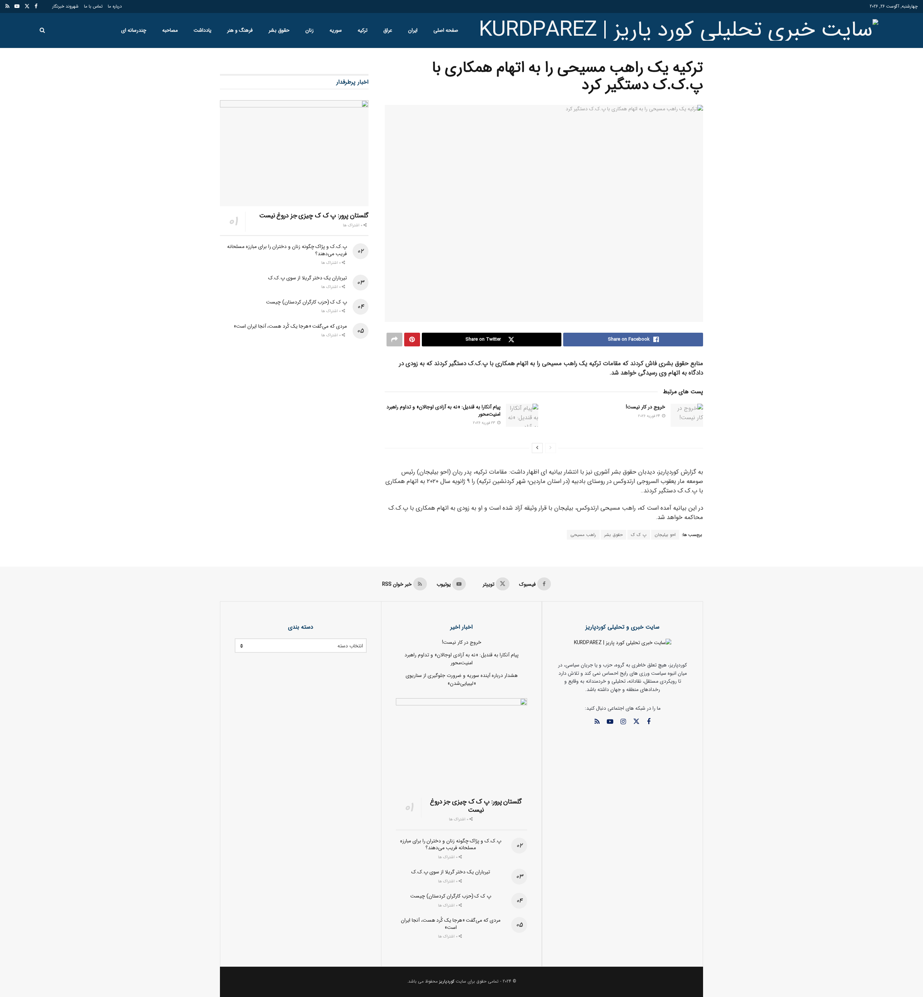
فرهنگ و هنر (240, 30)
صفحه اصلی (445, 30)
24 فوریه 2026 (649, 416)
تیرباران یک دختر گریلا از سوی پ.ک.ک (307, 278)
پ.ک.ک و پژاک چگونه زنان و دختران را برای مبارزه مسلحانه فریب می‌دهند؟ (286, 250)
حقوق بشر (279, 30)
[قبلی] (550, 448)
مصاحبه (170, 30)
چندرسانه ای (133, 30)
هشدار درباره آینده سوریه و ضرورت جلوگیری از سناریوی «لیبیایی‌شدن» (462, 679)
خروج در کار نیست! (645, 407)
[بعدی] (537, 448)
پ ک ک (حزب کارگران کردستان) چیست (306, 302)
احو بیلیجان (665, 534)
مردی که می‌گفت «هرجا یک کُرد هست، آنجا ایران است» (290, 326)
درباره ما (115, 6)
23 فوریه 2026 (484, 423)
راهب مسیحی (583, 534)
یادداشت (202, 30)
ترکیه (362, 30)
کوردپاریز (446, 981)
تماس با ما (93, 6)
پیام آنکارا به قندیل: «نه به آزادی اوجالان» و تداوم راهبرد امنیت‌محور (443, 410)
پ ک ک (638, 534)
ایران (413, 30)
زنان (309, 30)
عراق (387, 30)
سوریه (336, 30)
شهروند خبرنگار (65, 6)
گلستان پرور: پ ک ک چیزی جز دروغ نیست (313, 216)
